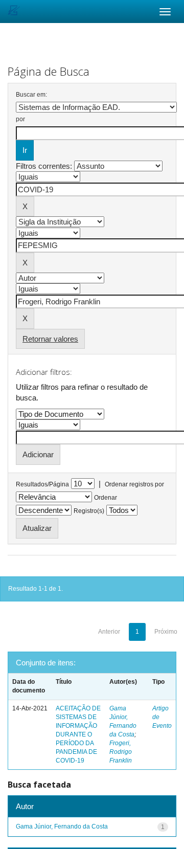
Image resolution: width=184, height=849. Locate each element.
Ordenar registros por (134, 484)
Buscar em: (31, 94)
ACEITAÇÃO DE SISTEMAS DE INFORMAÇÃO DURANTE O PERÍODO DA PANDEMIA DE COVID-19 (78, 735)
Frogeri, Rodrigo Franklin (120, 752)
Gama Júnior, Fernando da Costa (62, 826)
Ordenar (105, 497)
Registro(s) (89, 511)
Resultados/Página (42, 484)
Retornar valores (50, 338)
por (20, 119)
